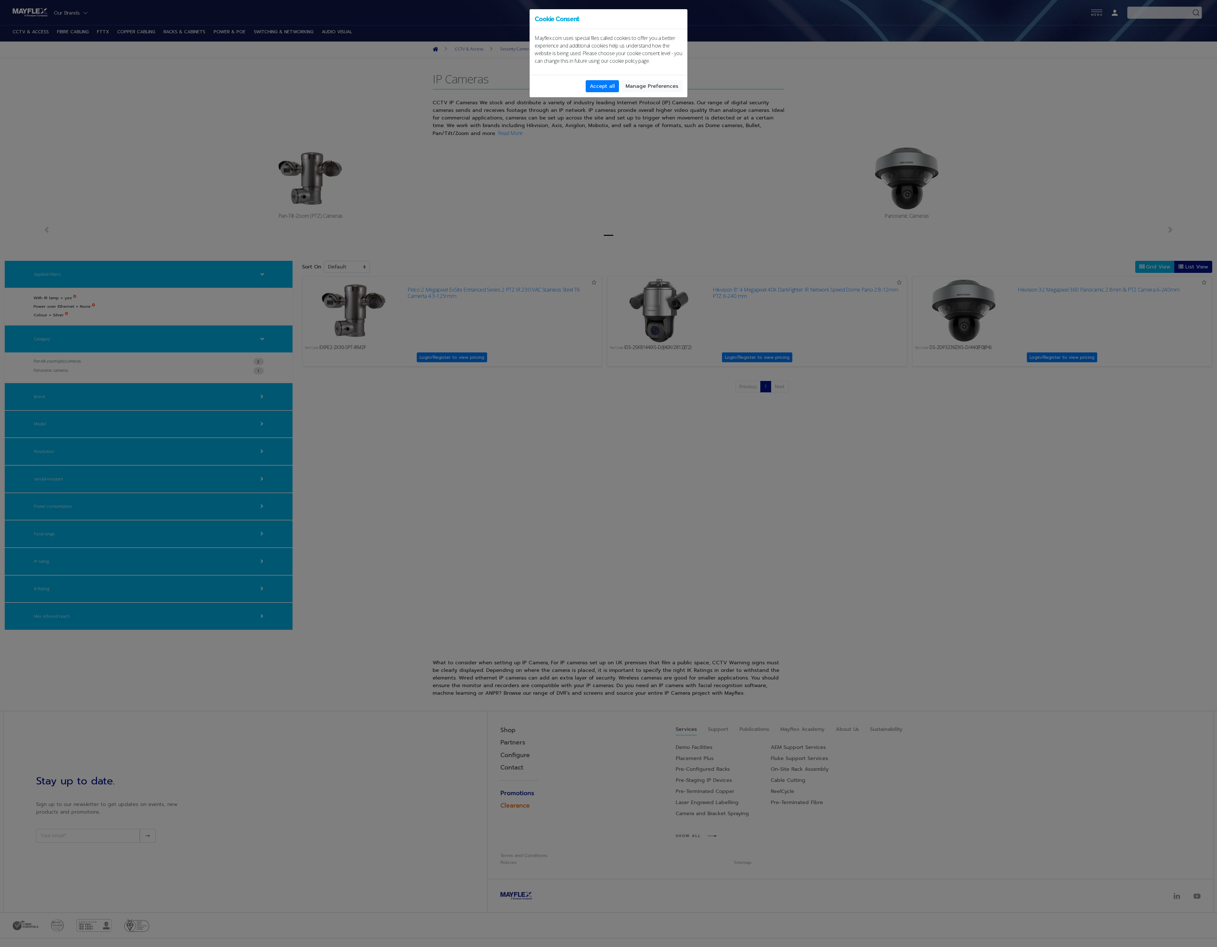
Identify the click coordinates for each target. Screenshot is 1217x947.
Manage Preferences (652, 86)
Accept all (602, 86)
